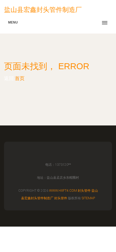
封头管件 (84, 191)
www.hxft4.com (63, 191)
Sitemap (88, 198)
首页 (20, 78)
